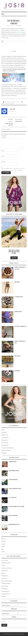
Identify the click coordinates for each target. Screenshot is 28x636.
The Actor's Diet (4, 586)
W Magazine (4, 453)
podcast (12, 103)
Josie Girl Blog (14, 5)
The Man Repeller (5, 591)
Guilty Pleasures (16, 102)
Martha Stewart (4, 440)
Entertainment (7, 102)
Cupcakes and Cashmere (6, 568)
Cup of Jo (3, 565)
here (17, 84)
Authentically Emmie (5, 563)
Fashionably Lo (4, 570)
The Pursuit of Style (5, 594)
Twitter (2, 551)
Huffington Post (4, 435)
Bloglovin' (3, 538)
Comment (4, 137)
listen (7, 103)
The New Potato (4, 445)
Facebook (3, 541)
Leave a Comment (18, 25)
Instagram (3, 544)
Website (3, 161)
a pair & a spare (4, 560)
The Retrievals (19, 32)
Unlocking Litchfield (5, 450)
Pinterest (3, 546)
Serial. (18, 30)
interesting (3, 103)
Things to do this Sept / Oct (9, 124)
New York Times (4, 442)
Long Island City (18, 121)
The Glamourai (4, 588)
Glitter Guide (4, 432)
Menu (2, 14)
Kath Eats (3, 573)
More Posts (13, 111)
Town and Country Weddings (7, 448)
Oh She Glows (4, 578)
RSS (2, 549)
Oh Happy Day (4, 575)
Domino (3, 429)
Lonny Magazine (5, 437)
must (10, 103)
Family (12, 102)
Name (3, 150)
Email (3, 156)
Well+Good (3, 596)
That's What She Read (6, 583)
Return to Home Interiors (6, 581)
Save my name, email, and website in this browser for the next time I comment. (13, 169)
